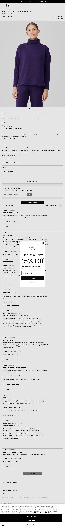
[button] (3, 524)
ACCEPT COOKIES (31, 516)
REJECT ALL (31, 520)
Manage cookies (31, 525)
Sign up (32, 278)
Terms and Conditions (46, 512)
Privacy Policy (34, 512)
